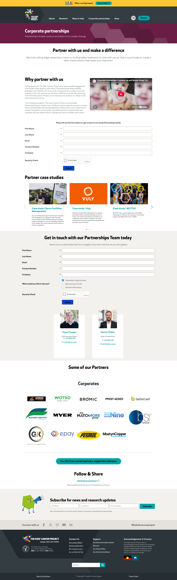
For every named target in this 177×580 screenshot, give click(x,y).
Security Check (31, 160)
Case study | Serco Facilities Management (47, 210)
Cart (133, 18)
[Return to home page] (34, 14)
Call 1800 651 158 (77, 552)
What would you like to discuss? (35, 284)
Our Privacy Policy (99, 549)
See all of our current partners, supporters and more (88, 461)
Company (29, 153)
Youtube (64, 525)
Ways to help (78, 18)
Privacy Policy (133, 576)
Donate (144, 18)
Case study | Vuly (81, 208)
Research (63, 18)
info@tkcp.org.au (77, 549)
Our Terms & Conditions (101, 552)
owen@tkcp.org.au (70, 342)
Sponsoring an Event (73, 284)
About (52, 18)
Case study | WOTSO (124, 208)
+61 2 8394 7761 (109, 340)
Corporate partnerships (99, 18)
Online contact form (76, 546)
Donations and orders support (103, 542)
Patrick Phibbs (108, 332)
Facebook (44, 525)
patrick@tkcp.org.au (109, 344)
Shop (116, 18)
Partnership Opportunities (75, 280)
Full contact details (75, 543)
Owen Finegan (69, 332)
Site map (96, 546)
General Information (73, 287)
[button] (86, 229)
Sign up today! (102, 3)
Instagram (57, 525)
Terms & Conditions (43, 576)
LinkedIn (71, 525)
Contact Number (32, 147)
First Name (29, 129)
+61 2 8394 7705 (70, 338)
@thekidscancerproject (87, 481)
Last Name (29, 135)
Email (27, 141)
